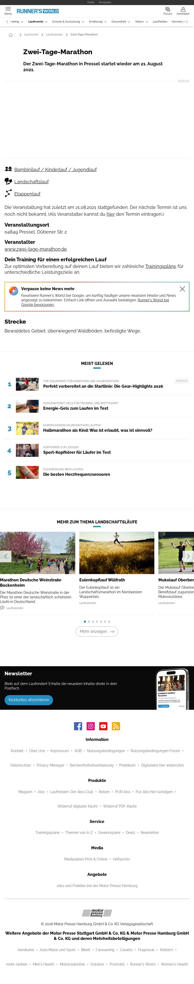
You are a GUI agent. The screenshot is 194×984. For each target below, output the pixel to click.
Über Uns (37, 751)
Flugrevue (146, 950)
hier (111, 214)
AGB (78, 751)
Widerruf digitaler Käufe (78, 806)
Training (14, 21)
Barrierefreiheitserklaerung (92, 765)
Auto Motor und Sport (58, 950)
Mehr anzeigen (93, 631)
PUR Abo (122, 792)
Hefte (90, 2)
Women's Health (174, 964)
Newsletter (150, 833)
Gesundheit (119, 21)
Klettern (166, 950)
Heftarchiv (121, 859)
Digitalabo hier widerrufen (162, 765)
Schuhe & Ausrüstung (66, 21)
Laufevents (35, 21)
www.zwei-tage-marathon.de (36, 249)
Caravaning (105, 950)
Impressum (60, 751)
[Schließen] (182, 288)
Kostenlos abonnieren (29, 699)
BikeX (85, 950)
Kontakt (17, 751)
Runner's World (142, 964)
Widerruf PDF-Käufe (120, 806)
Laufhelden (160, 21)
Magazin (25, 792)
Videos (139, 21)
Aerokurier (26, 950)
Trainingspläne (160, 266)
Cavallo (126, 950)
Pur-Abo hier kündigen (154, 792)
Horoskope (179, 21)
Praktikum (127, 765)
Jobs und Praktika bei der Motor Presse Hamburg (97, 886)
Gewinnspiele (109, 833)
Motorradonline (72, 964)
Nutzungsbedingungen (106, 751)
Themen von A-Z (79, 833)
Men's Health (43, 964)
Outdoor (97, 964)
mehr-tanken (16, 964)
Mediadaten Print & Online (85, 859)
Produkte (105, 2)
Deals (130, 833)
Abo (41, 792)
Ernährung (96, 21)
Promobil (117, 964)
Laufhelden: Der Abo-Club (71, 792)
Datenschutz (20, 765)
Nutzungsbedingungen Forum (155, 751)
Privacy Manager (50, 765)
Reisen (104, 792)
